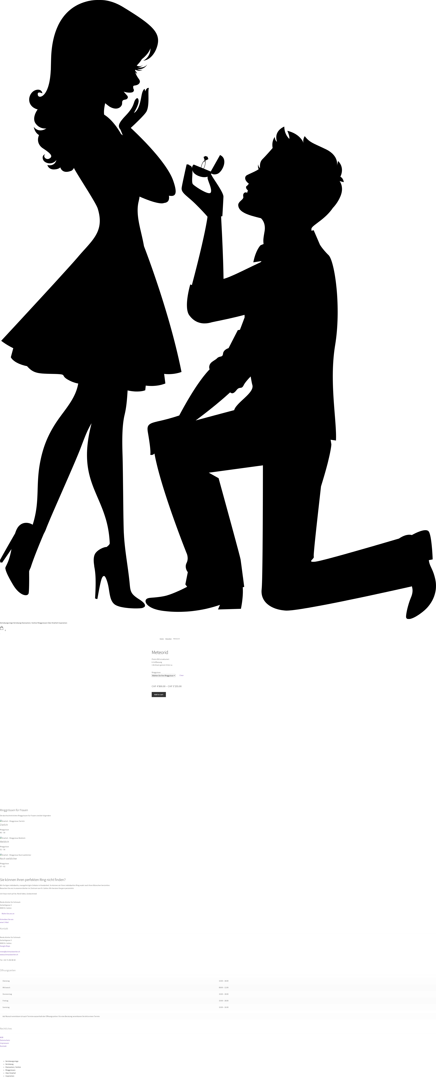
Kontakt (3, 1046)
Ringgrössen (10, 1070)
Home (162, 639)
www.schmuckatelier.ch (9, 954)
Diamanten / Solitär (13, 1067)
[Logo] (218, 618)
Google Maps (5, 946)
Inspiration (9, 1076)
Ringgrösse (156, 672)
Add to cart (158, 694)
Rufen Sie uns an (7, 913)
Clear (182, 675)
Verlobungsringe (11, 1061)
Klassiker (168, 639)
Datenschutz (5, 1040)
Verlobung (9, 1064)
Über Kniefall (10, 1073)
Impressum (4, 1043)
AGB (1, 1037)
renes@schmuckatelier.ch (10, 951)
